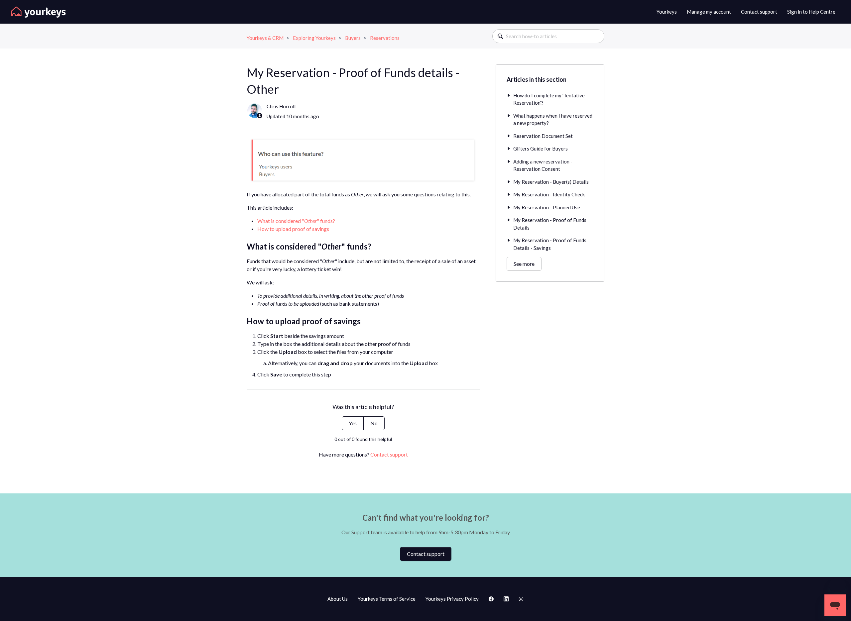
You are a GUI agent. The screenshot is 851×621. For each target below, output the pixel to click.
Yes (353, 423)
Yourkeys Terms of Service (387, 599)
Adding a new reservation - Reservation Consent (542, 165)
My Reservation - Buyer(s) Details (551, 182)
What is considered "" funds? (296, 221)
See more (524, 263)
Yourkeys (667, 12)
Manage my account (709, 12)
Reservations (385, 38)
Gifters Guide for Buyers (540, 149)
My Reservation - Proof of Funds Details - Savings (549, 244)
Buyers (353, 38)
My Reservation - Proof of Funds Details (549, 224)
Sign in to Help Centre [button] (811, 12)
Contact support (759, 12)
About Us (337, 599)
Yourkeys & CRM (265, 38)
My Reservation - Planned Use (546, 207)
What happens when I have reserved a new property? (552, 119)
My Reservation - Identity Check (549, 194)
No (374, 423)
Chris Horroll (281, 106)
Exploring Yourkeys (314, 38)
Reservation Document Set (543, 136)
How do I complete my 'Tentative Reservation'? (549, 99)
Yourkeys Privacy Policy (452, 599)
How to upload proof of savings (293, 229)
